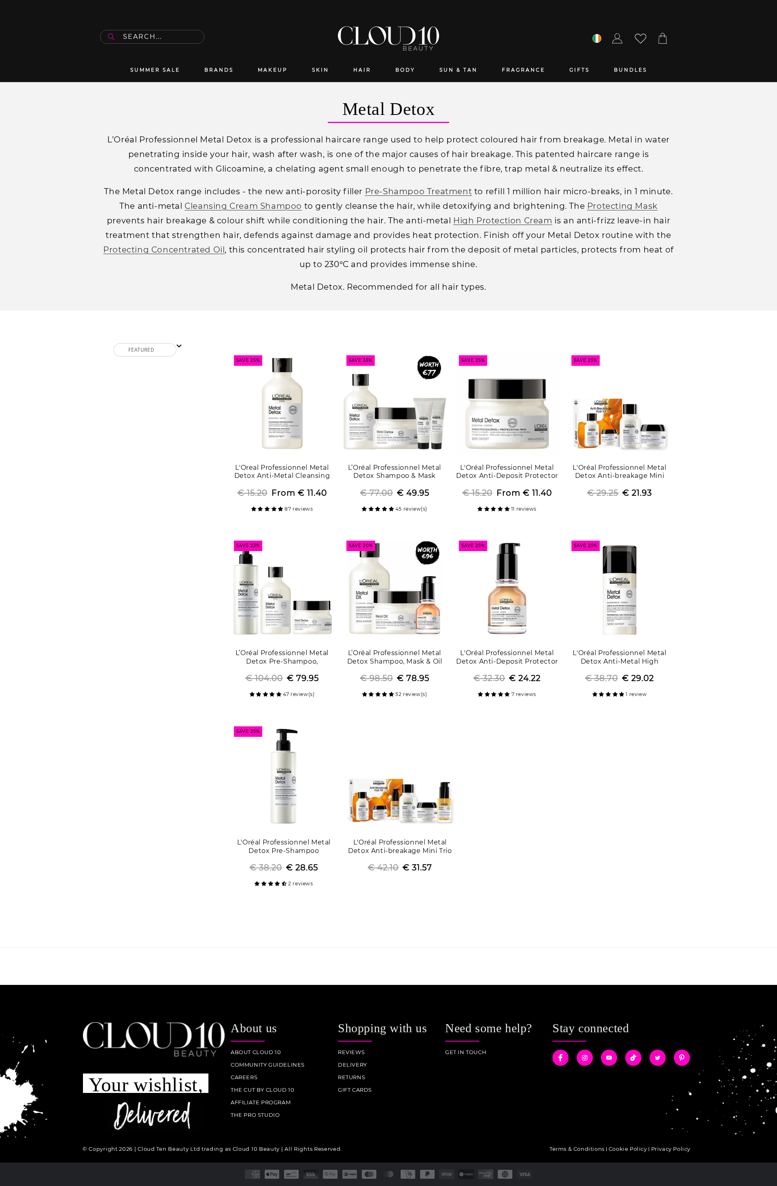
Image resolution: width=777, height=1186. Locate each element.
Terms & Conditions (577, 1149)
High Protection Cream (502, 220)
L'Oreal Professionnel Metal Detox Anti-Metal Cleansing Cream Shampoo (282, 472)
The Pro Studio (255, 1115)
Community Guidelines (268, 1064)
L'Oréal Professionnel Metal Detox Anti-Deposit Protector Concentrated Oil (507, 657)
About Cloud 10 (256, 1052)
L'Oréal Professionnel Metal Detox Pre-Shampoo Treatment (284, 847)
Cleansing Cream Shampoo (243, 206)
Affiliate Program (261, 1102)
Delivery (352, 1064)
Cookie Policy (628, 1149)
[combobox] (152, 37)
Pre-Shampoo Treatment (418, 191)
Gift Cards (355, 1090)
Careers (244, 1077)
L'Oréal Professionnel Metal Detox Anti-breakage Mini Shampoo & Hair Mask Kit (619, 472)
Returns (351, 1077)
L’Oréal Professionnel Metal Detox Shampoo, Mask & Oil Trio (394, 657)
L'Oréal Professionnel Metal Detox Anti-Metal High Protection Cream (619, 657)
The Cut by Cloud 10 (262, 1090)
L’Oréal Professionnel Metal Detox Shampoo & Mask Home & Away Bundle (394, 472)
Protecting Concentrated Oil (164, 250)
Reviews (351, 1052)
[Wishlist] (641, 38)
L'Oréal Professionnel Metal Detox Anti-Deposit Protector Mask (507, 472)
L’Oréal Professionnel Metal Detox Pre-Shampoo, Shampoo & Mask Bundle (282, 657)
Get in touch (465, 1052)
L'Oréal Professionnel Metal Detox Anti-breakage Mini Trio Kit (400, 847)
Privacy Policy (670, 1149)
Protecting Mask (622, 206)
